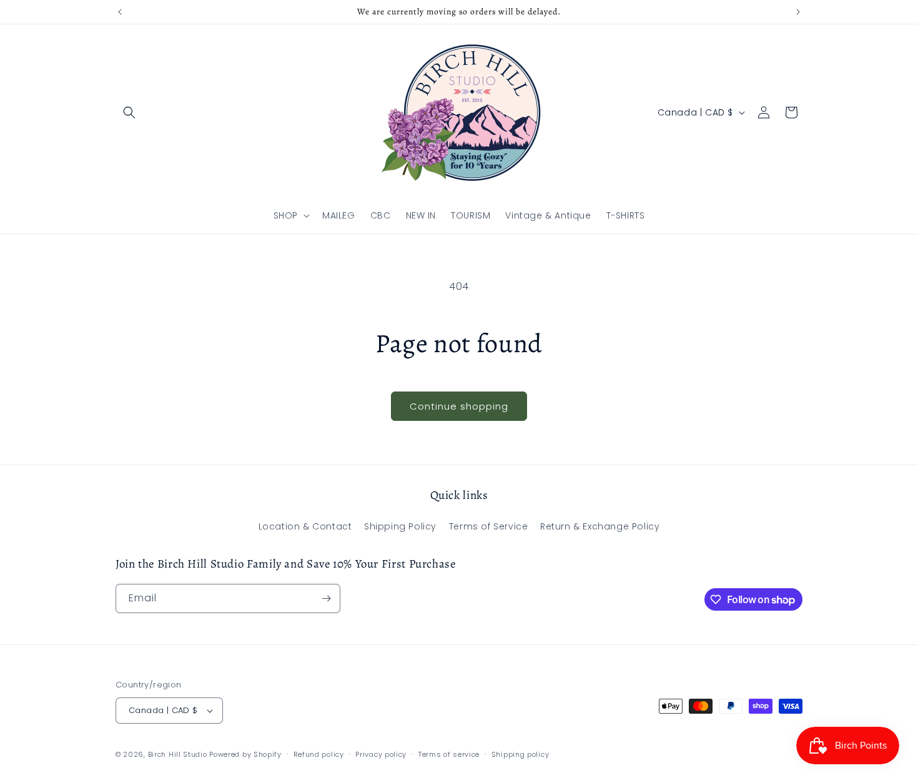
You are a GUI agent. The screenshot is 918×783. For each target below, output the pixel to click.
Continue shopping (459, 406)
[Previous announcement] (120, 12)
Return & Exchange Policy (599, 526)
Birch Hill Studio (177, 754)
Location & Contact (305, 526)
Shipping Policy (400, 526)
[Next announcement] (798, 12)
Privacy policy (381, 754)
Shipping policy (520, 754)
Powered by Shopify (245, 754)
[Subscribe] (326, 598)
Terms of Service (488, 526)
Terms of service (449, 754)
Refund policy (319, 754)
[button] (129, 112)
